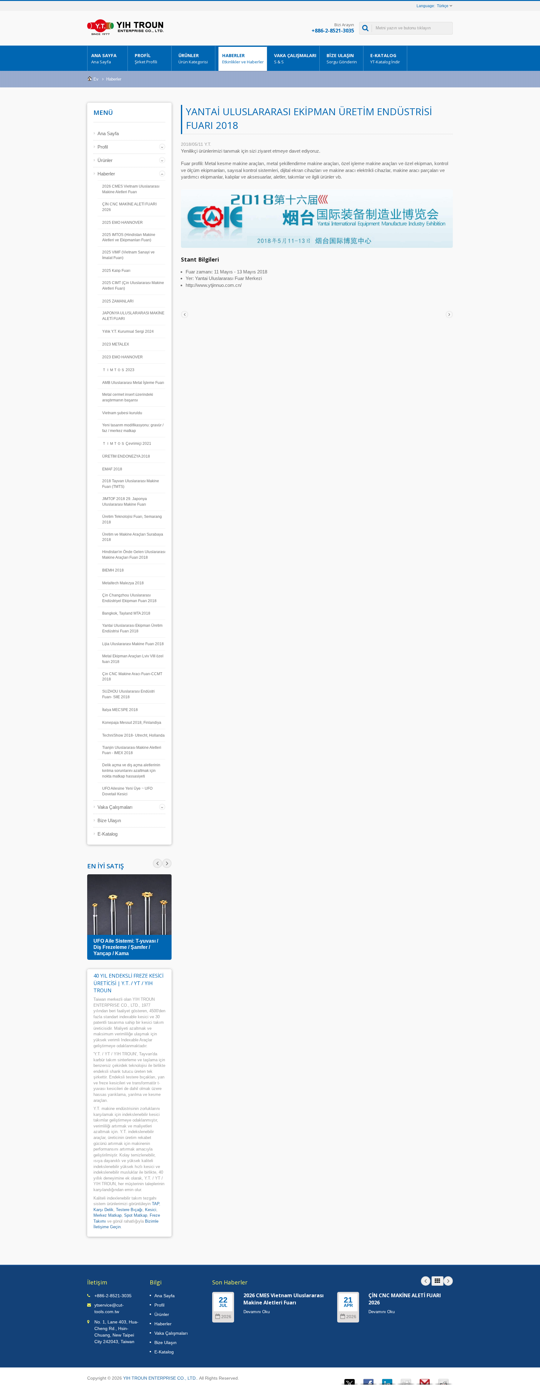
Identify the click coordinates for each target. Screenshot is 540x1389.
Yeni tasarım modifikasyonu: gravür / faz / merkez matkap (132, 428)
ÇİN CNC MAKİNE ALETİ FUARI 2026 (129, 207)
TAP (155, 1203)
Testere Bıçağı (129, 1209)
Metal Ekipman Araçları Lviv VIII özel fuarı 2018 (132, 659)
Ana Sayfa (104, 58)
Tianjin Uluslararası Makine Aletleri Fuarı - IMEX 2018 (131, 750)
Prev (167, 863)
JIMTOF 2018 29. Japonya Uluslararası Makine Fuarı (124, 502)
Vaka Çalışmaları (295, 58)
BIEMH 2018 (113, 570)
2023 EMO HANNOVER (122, 357)
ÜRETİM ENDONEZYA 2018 (126, 456)
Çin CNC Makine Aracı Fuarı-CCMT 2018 (132, 677)
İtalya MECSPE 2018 (120, 710)
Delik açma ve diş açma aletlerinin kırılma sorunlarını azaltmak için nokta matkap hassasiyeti (131, 770)
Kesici (150, 1209)
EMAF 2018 (112, 469)
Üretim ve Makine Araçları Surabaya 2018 (132, 537)
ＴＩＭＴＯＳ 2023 (118, 370)
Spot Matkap (135, 1215)
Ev (95, 79)
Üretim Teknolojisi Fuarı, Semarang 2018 (132, 519)
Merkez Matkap (107, 1215)
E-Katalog (385, 58)
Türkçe (442, 6)
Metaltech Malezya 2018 (123, 583)
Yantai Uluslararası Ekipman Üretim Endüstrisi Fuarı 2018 (132, 628)
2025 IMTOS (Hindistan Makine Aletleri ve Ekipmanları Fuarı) (128, 238)
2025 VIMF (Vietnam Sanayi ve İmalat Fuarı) (128, 255)
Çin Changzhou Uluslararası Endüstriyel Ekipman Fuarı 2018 (129, 598)
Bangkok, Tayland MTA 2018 (126, 613)
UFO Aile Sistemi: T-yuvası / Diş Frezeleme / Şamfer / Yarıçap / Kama (125, 947)
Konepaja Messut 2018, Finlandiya (131, 722)
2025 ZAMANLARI (117, 301)
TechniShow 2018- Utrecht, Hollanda (133, 735)
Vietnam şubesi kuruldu (122, 413)
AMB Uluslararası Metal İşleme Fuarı (133, 382)
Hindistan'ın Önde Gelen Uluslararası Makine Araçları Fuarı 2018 (133, 555)
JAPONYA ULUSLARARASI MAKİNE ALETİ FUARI (133, 316)
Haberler (243, 58)
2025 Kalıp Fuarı (116, 270)
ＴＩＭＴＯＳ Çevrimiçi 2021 (126, 443)
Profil (146, 58)
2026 (226, 1316)
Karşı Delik (103, 1209)
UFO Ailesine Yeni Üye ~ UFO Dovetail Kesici (127, 791)
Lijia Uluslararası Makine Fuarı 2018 (133, 644)
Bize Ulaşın (342, 58)
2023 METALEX (115, 344)
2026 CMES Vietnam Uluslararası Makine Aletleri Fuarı (130, 189)
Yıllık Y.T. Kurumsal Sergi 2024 (128, 331)
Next (157, 863)
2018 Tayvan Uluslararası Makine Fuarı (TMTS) (130, 484)
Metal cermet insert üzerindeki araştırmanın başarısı (127, 397)
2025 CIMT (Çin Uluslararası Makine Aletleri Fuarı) (133, 286)
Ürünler (193, 58)
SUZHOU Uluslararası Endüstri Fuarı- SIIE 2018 (128, 694)
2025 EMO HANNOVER (122, 222)
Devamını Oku (256, 1311)
